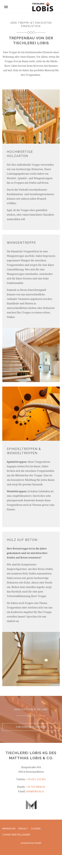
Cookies (36, 828)
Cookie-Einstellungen (16, 834)
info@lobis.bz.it (35, 791)
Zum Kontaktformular (31, 727)
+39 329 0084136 (35, 786)
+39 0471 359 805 (36, 779)
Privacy (23, 828)
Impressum (8, 828)
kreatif (38, 843)
